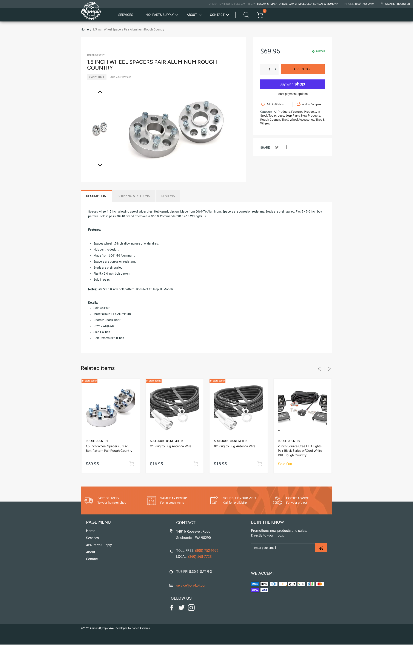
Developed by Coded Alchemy (133, 628)
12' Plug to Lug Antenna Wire (170, 446)
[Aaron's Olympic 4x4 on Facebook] (171, 610)
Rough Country (96, 54)
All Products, (282, 111)
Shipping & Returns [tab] (134, 196)
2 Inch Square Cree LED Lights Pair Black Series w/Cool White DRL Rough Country (300, 450)
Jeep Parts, (293, 115)
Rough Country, (270, 119)
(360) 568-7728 (200, 557)
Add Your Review (120, 77)
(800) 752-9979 (364, 3)
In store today (89, 380)
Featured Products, (304, 111)
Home (85, 29)
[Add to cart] (132, 464)
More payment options (292, 94)
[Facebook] (286, 147)
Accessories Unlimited (166, 440)
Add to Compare (311, 104)
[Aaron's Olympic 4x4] (91, 9)
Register (403, 3)
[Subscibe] (321, 547)
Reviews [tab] (168, 196)
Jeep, (281, 115)
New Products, (311, 115)
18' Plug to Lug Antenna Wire (234, 446)
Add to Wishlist (275, 104)
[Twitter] (277, 147)
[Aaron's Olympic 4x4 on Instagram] (191, 610)
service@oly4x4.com (191, 585)
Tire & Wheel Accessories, (298, 119)
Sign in (390, 3)
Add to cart (303, 69)
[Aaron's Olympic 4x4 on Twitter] (181, 610)
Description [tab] (96, 196)
